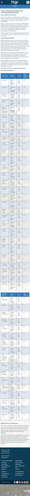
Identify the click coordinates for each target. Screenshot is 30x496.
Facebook (15, 482)
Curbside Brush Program (14, 437)
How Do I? (17, 469)
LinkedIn (22, 482)
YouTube (20, 482)
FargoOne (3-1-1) (5, 473)
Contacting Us (4, 476)
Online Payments (19, 462)
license (13, 43)
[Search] (1, 2)
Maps (16, 467)
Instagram (25, 482)
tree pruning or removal (8, 431)
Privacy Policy (4, 464)
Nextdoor (27, 482)
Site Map (3, 469)
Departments (4, 475)
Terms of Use (4, 467)
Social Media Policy (5, 465)
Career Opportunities (20, 465)
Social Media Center (19, 473)
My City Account (18, 475)
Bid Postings (18, 464)
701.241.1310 (4, 457)
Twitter (17, 482)
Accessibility (4, 462)
